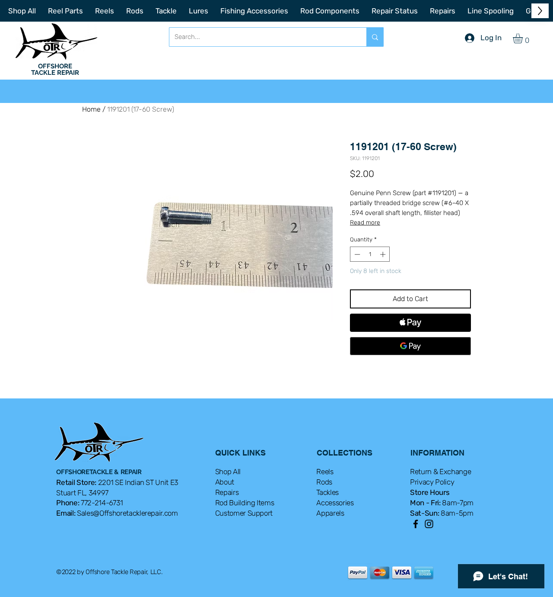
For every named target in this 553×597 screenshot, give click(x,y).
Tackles (327, 492)
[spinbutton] (370, 254)
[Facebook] (415, 524)
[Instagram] (429, 524)
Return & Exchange (440, 471)
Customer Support (244, 513)
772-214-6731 (102, 502)
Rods (324, 482)
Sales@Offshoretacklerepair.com (127, 513)
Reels (324, 471)
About (224, 482)
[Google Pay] (410, 346)
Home (91, 109)
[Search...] (374, 37)
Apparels (330, 513)
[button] (523, 38)
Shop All (228, 471)
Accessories (334, 502)
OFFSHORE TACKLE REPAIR (55, 69)
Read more (365, 222)
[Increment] (383, 254)
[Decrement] (356, 254)
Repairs (227, 492)
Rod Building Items (244, 502)
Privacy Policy (432, 482)
